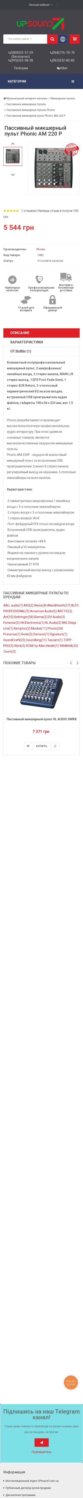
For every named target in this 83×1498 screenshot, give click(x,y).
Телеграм (21, 68)
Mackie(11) (39, 628)
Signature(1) (58, 634)
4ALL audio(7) (13, 605)
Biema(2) (41, 617)
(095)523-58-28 (21, 60)
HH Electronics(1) (32, 622)
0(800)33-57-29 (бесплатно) (21, 55)
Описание (19, 333)
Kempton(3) (22, 628)
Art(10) (8, 617)
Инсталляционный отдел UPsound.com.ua (32, 1480)
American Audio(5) (43, 611)
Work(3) (20, 646)
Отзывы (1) (20, 351)
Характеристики (26, 342)
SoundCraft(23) (14, 640)
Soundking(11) (36, 640)
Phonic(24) (55, 628)
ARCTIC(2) (64, 611)
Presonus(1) (12, 634)
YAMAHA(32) (68, 646)
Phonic (41, 249)
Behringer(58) (24, 617)
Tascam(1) (55, 640)
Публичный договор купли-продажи (28, 1488)
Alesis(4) (40, 605)
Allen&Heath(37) (59, 605)
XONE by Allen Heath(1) (42, 646)
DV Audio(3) (56, 617)
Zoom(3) (9, 651)
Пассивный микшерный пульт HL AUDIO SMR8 (41, 719)
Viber (64, 68)
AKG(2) (28, 605)
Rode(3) (27, 634)
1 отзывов (28, 211)
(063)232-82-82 (63, 60)
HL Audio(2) (53, 622)
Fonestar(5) (11, 622)
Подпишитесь (42, 1452)
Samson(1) (41, 634)
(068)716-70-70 (63, 53)
